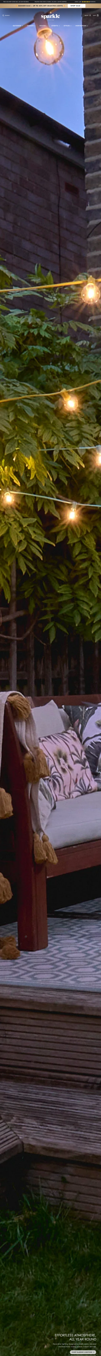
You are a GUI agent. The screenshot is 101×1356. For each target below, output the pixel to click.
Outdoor (17, 26)
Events (55, 26)
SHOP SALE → (77, 6)
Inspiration (80, 26)
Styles (67, 26)
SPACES (42, 26)
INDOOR (30, 26)
